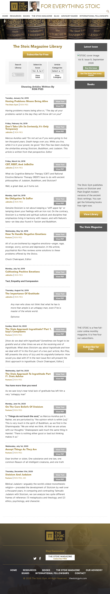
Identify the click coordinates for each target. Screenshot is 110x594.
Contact (80, 573)
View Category (57, 76)
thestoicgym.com (78, 578)
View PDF (60, 106)
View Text (60, 101)
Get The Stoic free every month (91, 74)
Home (5, 16)
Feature (8, 237)
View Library (91, 214)
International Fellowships (94, 16)
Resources (15, 16)
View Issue (37, 76)
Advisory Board (69, 16)
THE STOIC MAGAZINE (60, 557)
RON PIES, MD (20, 478)
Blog (56, 16)
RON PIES (24, 105)
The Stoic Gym (11, 105)
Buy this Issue (91, 68)
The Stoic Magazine (42, 16)
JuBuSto (9, 132)
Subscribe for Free (38, 54)
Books (26, 16)
